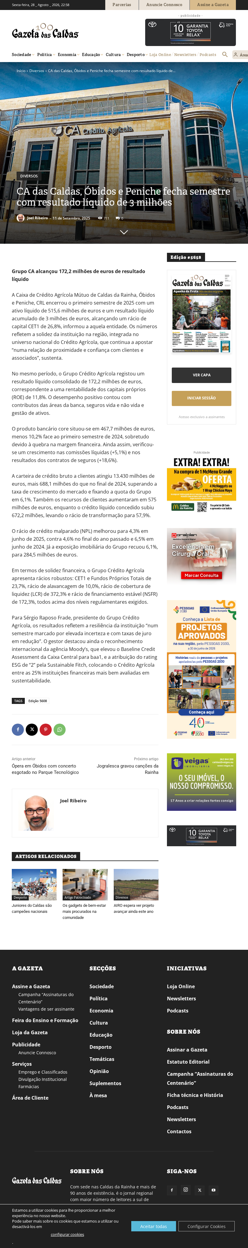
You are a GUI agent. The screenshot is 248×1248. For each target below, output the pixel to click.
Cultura (99, 1022)
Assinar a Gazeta (187, 1049)
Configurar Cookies (207, 1226)
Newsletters (181, 998)
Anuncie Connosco (37, 1052)
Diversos (36, 70)
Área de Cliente (30, 1097)
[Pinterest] (46, 730)
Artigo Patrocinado (77, 898)
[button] (225, 55)
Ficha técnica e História (195, 1095)
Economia (101, 1010)
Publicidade (26, 1044)
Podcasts (177, 1010)
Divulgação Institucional (42, 1079)
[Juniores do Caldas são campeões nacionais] (34, 884)
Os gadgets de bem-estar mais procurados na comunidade (84, 911)
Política (99, 998)
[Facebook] (18, 730)
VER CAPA (201, 375)
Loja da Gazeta (30, 1032)
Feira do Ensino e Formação (45, 1020)
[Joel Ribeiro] (21, 218)
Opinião (99, 1071)
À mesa (98, 1095)
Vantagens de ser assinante (46, 1009)
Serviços (22, 1064)
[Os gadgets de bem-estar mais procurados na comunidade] (85, 884)
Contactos (179, 1131)
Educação (101, 1035)
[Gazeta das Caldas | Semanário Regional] (69, 30)
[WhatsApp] (60, 730)
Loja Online (181, 986)
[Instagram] (186, 1190)
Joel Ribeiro (37, 217)
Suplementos (105, 1083)
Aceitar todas (153, 1226)
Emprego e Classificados (42, 1072)
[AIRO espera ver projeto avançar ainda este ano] (136, 884)
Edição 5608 (37, 700)
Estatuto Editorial (188, 1061)
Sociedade (102, 986)
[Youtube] (213, 1190)
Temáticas (102, 1059)
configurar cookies (67, 1234)
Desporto (20, 898)
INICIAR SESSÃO (201, 398)
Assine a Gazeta (31, 986)
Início (21, 70)
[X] (32, 730)
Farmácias (28, 1086)
